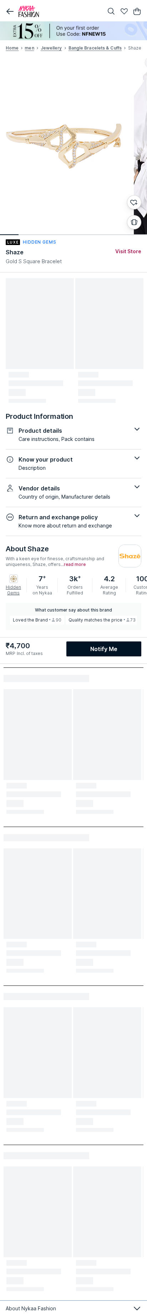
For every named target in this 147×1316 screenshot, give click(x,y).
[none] (73, 30)
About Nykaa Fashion (31, 1308)
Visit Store (128, 251)
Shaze (15, 252)
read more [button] (75, 564)
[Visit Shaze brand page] (130, 556)
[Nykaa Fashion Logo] (59, 11)
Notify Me (103, 648)
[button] (10, 11)
